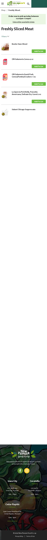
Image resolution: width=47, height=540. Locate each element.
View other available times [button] (23, 22)
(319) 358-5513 (34, 498)
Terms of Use (30, 536)
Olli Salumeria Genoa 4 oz (22, 59)
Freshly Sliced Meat (16, 10)
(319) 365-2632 (12, 521)
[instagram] (27, 470)
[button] (39, 51)
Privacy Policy (19, 536)
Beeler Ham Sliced (19, 44)
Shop (3, 10)
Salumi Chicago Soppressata (23, 109)
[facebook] (20, 470)
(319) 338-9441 (12, 498)
